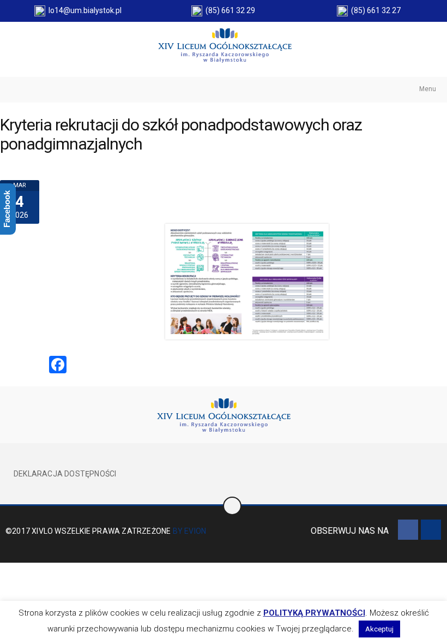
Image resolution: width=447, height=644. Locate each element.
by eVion (190, 531)
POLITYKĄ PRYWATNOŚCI (314, 613)
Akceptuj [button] (379, 629)
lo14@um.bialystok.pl (83, 10)
